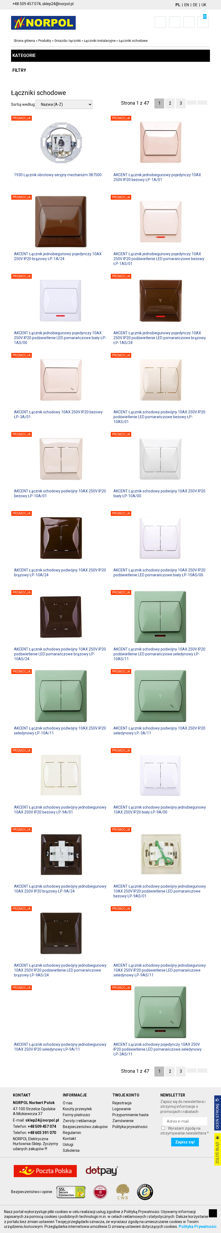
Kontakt (69, 1138)
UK (204, 5)
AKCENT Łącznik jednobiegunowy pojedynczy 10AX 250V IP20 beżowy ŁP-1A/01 (157, 177)
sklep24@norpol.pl (42, 1120)
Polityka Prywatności (197, 1226)
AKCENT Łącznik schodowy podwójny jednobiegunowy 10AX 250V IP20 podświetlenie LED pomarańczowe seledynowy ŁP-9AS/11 (159, 970)
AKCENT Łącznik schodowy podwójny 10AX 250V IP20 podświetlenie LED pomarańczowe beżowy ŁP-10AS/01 (159, 417)
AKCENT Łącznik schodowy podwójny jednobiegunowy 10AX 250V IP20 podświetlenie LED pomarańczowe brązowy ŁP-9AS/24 (60, 970)
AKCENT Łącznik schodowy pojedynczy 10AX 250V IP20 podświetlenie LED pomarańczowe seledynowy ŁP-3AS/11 (157, 1049)
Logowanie (121, 1109)
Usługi (68, 1144)
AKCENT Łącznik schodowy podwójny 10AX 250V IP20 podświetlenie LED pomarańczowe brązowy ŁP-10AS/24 (60, 654)
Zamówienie (123, 1121)
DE (195, 5)
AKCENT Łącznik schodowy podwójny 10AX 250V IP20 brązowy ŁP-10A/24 (60, 572)
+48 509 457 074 (42, 1126)
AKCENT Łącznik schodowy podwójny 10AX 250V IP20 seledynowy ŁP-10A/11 (60, 730)
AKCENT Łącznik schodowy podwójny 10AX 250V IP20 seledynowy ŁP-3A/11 (159, 730)
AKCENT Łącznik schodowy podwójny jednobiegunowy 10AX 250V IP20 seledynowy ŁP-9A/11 (60, 1046)
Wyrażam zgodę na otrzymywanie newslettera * (184, 1130)
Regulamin (72, 1132)
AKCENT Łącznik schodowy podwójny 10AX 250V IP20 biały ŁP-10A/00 (159, 493)
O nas (67, 1103)
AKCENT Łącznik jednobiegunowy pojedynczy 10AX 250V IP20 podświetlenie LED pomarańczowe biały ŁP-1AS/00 (60, 338)
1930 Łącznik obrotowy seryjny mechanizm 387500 (58, 175)
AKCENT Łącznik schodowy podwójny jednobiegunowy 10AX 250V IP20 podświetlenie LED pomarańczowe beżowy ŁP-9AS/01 (159, 891)
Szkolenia (71, 1150)
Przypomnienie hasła (130, 1115)
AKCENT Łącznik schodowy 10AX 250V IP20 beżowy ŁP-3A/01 (58, 414)
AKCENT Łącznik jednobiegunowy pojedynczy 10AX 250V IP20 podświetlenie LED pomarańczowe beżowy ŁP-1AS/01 (158, 259)
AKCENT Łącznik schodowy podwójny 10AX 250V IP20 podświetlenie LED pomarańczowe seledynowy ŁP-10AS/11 (159, 654)
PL (177, 5)
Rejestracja (122, 1103)
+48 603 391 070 (42, 1132)
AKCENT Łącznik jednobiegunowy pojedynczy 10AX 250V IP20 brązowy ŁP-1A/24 (58, 256)
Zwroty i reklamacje (79, 1121)
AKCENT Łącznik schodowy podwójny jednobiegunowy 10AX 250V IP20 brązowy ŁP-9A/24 (60, 888)
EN (186, 5)
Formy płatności (76, 1115)
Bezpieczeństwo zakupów (85, 1127)
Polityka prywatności (129, 1127)
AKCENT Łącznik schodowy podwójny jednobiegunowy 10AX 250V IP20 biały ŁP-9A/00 (159, 809)
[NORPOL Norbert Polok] (43, 22)
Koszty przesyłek (77, 1109)
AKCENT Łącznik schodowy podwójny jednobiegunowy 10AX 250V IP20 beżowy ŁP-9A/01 (60, 809)
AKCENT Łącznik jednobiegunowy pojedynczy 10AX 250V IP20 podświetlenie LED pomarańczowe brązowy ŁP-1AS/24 (159, 338)
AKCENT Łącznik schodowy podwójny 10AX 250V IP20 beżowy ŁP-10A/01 (60, 493)
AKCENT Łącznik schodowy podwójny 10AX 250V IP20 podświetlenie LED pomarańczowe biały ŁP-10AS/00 (159, 572)
